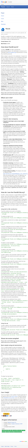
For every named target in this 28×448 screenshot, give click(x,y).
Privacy (12, 446)
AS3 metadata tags (12, 52)
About (12, 6)
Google (2, 446)
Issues (2, 18)
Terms (15, 446)
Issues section (14, 396)
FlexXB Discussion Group (9, 397)
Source (2, 15)
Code (9, 2)
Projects (3, 6)
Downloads (3, 24)
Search (8, 6)
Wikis (2, 21)
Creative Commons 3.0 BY (16, 423)
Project (2, 13)
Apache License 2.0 (12, 422)
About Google (7, 446)
